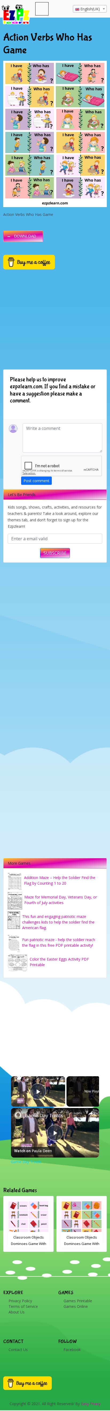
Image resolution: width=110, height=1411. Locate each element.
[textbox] (90, 9)
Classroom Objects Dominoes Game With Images (28, 1243)
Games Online (76, 1306)
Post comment (36, 480)
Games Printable (78, 1300)
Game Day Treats (44, 1115)
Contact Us (18, 1349)
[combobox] (90, 9)
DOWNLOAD (25, 236)
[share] (91, 1114)
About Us (17, 1312)
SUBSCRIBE (55, 553)
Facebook (72, 1349)
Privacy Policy (20, 1300)
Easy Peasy (90, 1403)
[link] (18, 1115)
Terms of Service (23, 1306)
